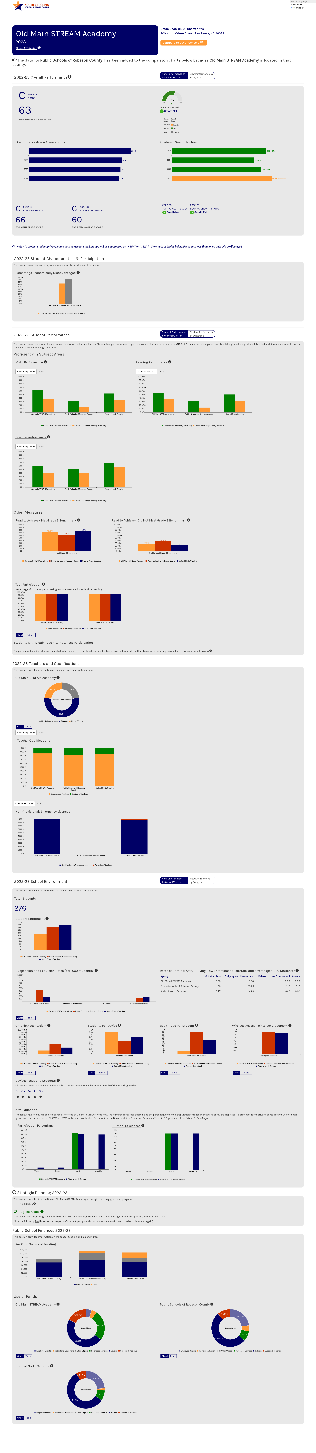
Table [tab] (41, 371)
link (37, 1221)
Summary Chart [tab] (26, 371)
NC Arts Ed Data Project (197, 1118)
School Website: (26, 48)
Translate (300, 7)
